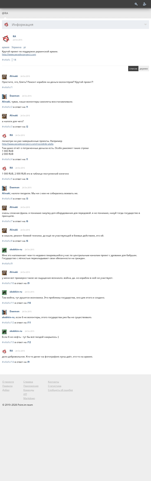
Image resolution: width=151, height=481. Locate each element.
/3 (27, 198)
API (25, 394)
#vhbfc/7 (7, 221)
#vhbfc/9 (7, 263)
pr (25, 47)
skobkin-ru (16, 249)
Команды (28, 390)
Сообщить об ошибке (60, 390)
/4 (27, 179)
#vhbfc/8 (7, 241)
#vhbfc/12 (8, 322)
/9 (28, 283)
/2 (27, 126)
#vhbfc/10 (8, 283)
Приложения (31, 385)
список (133, 68)
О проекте (8, 381)
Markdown (29, 398)
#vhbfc (9, 59)
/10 (29, 303)
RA (14, 36)
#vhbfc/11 (8, 303)
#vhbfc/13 (8, 342)
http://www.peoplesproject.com (19, 54)
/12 (29, 342)
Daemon (14, 95)
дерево (144, 68)
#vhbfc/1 (7, 87)
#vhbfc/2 (7, 107)
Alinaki (14, 76)
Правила (7, 385)
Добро (5, 390)
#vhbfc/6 (7, 198)
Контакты (53, 381)
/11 (29, 322)
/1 (27, 107)
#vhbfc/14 (8, 362)
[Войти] (136, 4)
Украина (16, 47)
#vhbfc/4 (7, 159)
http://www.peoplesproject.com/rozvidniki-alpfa (27, 144)
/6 (27, 221)
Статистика (54, 385)
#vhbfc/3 (7, 126)
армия (5, 47)
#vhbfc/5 (7, 179)
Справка (28, 381)
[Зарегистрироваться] (145, 4)
